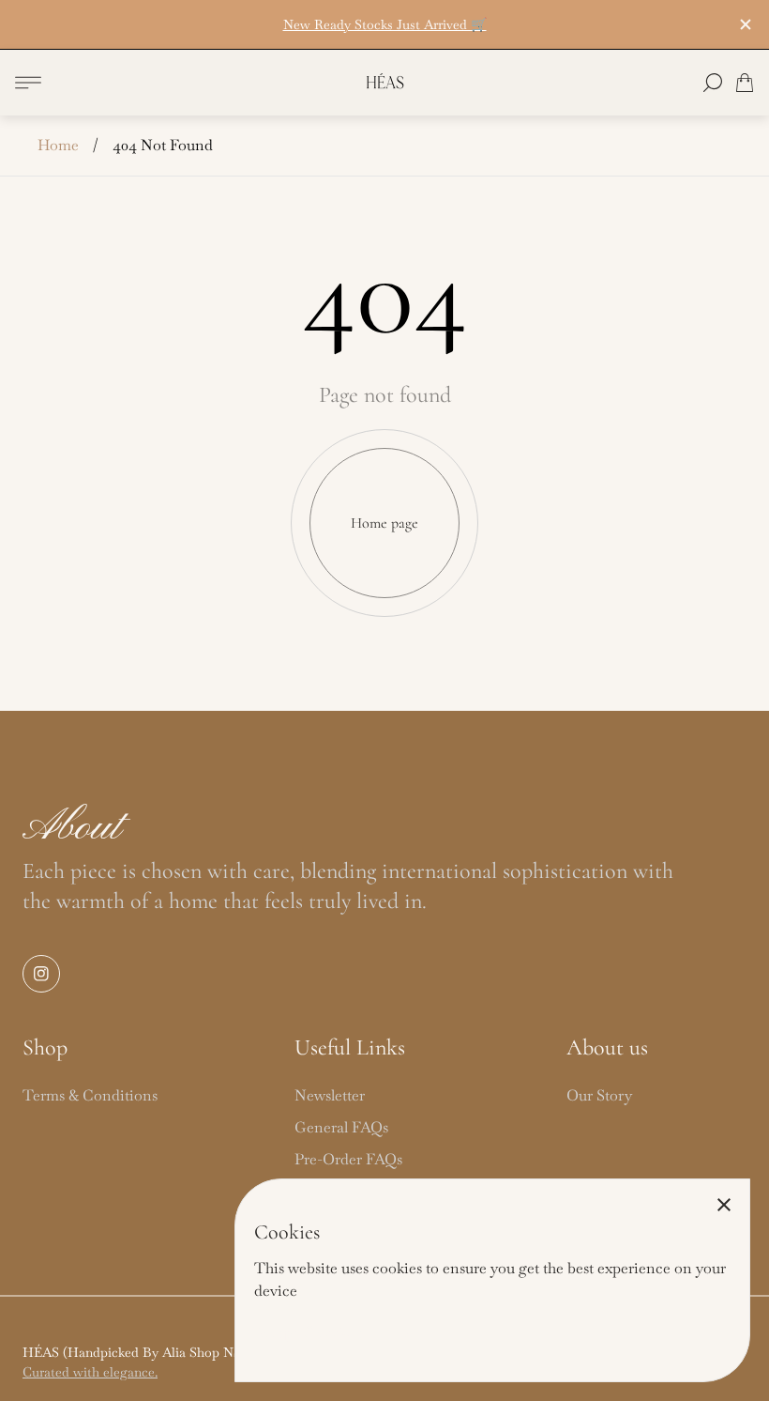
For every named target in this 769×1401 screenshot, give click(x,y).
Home (58, 145)
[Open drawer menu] (28, 82)
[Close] (724, 1204)
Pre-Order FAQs (348, 1159)
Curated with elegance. (90, 1371)
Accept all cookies (308, 1332)
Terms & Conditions (90, 1095)
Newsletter (329, 1095)
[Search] (712, 82)
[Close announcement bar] (744, 24)
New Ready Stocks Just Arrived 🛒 (385, 24)
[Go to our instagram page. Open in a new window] (41, 974)
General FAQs (341, 1127)
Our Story (599, 1095)
